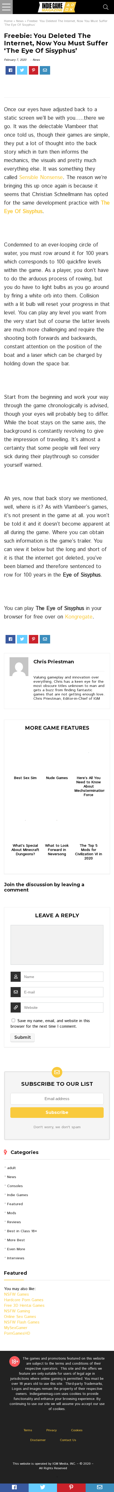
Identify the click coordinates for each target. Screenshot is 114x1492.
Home (8, 21)
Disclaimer (38, 1440)
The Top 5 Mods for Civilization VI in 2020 (88, 852)
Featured (15, 1204)
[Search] (105, 7)
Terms (28, 1430)
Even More (16, 1249)
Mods (11, 1213)
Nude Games (57, 778)
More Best (16, 1240)
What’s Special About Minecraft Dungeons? (25, 850)
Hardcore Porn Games (23, 1300)
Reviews (14, 1222)
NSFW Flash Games (22, 1322)
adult (11, 1168)
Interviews (15, 1258)
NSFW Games (16, 1294)
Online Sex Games (20, 1317)
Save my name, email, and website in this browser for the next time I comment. (50, 1023)
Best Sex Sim (25, 778)
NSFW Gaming (17, 1311)
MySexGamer (15, 1328)
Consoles (15, 1186)
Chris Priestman (53, 662)
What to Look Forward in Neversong (57, 850)
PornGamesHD (17, 1333)
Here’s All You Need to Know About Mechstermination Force (88, 786)
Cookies (76, 1430)
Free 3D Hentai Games (24, 1305)
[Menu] (6, 7)
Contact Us (68, 1440)
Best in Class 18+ (22, 1231)
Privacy (51, 1430)
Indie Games (17, 1195)
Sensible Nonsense (41, 177)
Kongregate (79, 617)
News (20, 21)
